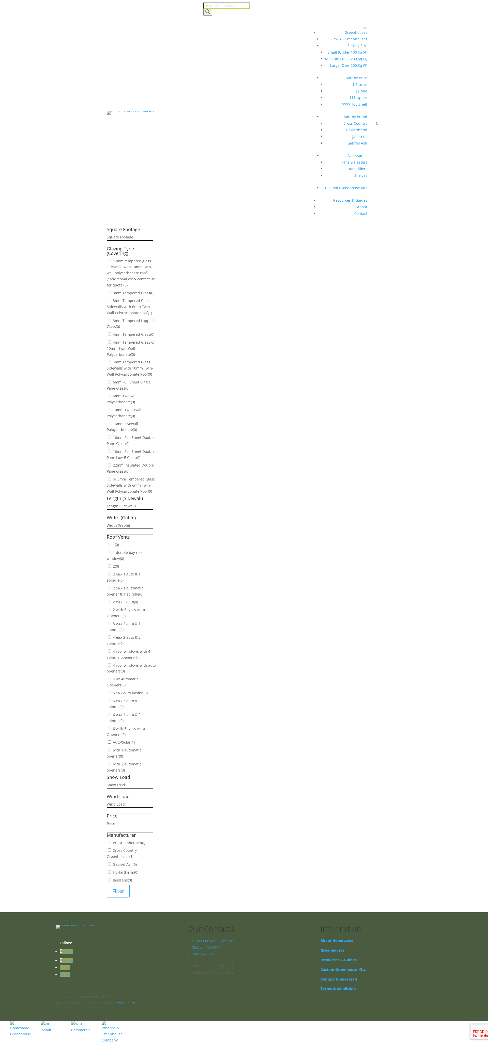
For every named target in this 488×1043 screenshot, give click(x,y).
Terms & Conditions (338, 988)
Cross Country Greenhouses (214, 573)
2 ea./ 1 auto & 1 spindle (211, 409)
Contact (360, 213)
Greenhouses (356, 32)
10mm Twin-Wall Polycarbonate (218, 310)
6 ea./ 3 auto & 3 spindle (211, 475)
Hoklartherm (356, 129)
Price (183, 553)
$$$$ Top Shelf (354, 104)
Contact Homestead (339, 979)
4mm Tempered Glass (209, 277)
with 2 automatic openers (212, 508)
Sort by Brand (355, 116)
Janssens (359, 136)
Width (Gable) (190, 375)
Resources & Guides (350, 200)
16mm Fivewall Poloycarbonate (217, 316)
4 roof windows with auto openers (220, 455)
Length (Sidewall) (193, 362)
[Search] (207, 12)
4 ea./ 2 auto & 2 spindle (211, 442)
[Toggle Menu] (365, 27)
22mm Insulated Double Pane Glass (221, 336)
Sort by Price (356, 77)
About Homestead (337, 940)
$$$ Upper (358, 97)
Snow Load (188, 527)
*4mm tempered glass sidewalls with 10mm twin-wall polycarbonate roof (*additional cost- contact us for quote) (131, 273)
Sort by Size (357, 45)
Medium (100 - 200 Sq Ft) (346, 58)
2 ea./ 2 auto (201, 422)
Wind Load (188, 540)
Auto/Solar (200, 494)
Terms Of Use (125, 1003)
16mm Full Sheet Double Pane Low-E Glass (227, 330)
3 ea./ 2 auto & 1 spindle (211, 435)
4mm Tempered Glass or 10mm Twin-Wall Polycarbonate (239, 283)
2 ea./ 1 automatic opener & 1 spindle (223, 415)
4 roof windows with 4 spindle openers (224, 448)
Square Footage (192, 230)
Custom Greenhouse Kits (346, 187)
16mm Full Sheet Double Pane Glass (221, 323)
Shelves (360, 175)
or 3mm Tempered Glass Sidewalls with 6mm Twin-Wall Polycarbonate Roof (255, 343)
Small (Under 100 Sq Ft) (347, 52)
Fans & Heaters (354, 162)
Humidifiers (357, 168)
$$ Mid (361, 91)
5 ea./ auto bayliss (206, 468)
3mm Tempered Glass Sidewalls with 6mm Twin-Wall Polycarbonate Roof (253, 264)
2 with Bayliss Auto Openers (215, 428)
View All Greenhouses (348, 39)
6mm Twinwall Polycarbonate (216, 303)
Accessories (357, 155)
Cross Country (355, 123)
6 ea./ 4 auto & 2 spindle (211, 481)
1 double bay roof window (213, 395)
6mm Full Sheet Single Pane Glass (219, 297)
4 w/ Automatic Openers (211, 461)
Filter (118, 891)
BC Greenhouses (205, 567)
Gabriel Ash (357, 143)
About (362, 206)
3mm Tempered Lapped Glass (216, 270)
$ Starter (360, 84)
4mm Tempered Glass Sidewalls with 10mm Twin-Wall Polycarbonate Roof (254, 290)
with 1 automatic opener (212, 501)
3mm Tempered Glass (209, 257)
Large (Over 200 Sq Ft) (348, 65)
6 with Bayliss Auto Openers (215, 488)
